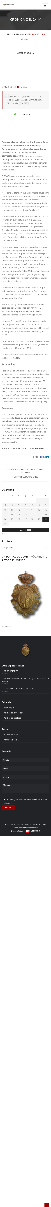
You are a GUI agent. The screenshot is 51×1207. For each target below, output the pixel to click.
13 (25, 510)
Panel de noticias (12, 739)
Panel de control (11, 734)
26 (19, 519)
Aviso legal (9, 707)
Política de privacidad (13, 712)
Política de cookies (12, 718)
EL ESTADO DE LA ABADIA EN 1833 (20, 688)
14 (32, 510)
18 (12, 514)
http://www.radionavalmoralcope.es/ (27, 448)
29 (39, 519)
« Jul (3, 533)
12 (19, 510)
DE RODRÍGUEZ (11, 671)
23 (46, 514)
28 (32, 519)
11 (12, 510)
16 (46, 510)
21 (32, 514)
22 (39, 514)
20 (25, 514)
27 (25, 519)
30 (46, 519)
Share (26, 39)
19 (19, 514)
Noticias (23, 87)
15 (39, 510)
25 (12, 519)
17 (5, 514)
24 (5, 519)
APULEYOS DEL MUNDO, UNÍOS (25, 477)
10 (5, 510)
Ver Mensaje (6, 626)
